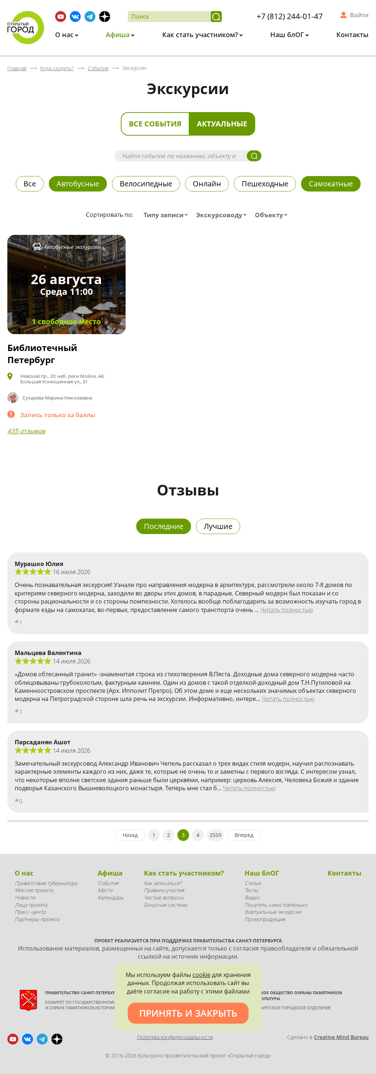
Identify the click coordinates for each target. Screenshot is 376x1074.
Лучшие (218, 526)
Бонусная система (165, 904)
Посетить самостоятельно (276, 904)
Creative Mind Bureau (341, 1037)
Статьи (253, 883)
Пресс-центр (30, 911)
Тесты (251, 890)
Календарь (111, 897)
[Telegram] (89, 16)
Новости (25, 897)
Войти (359, 15)
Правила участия (164, 890)
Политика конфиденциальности (175, 1037)
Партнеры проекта (37, 919)
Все (30, 184)
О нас (65, 34)
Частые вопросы (164, 897)
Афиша (118, 34)
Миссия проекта (34, 890)
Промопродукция (265, 919)
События (108, 883)
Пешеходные (265, 184)
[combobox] (167, 215)
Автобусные (78, 184)
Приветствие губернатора (46, 883)
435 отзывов (26, 431)
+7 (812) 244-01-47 (290, 16)
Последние (163, 526)
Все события (155, 124)
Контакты (352, 34)
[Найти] (216, 16)
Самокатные (331, 184)
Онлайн (207, 184)
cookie (201, 975)
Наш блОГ (288, 34)
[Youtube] (60, 16)
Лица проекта (31, 904)
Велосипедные (146, 184)
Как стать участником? (201, 34)
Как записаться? (162, 883)
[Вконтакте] (75, 16)
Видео (252, 897)
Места (105, 890)
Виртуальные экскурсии (273, 911)
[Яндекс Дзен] (104, 16)
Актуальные (222, 124)
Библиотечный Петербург (42, 353)
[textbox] (167, 215)
